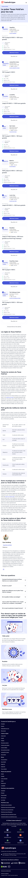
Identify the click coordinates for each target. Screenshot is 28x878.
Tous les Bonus (4, 759)
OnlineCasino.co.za (20, 831)
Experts (2, 726)
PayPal (2, 774)
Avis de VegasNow (12, 33)
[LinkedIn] (4, 569)
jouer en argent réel (9, 496)
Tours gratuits (4, 769)
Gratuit (2, 738)
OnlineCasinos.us (20, 842)
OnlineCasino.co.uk (7, 837)
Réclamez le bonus (14, 52)
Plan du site (3, 730)
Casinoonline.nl (20, 837)
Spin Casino (3, 754)
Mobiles (2, 740)
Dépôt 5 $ (3, 766)
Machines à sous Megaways (6, 812)
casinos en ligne (9, 397)
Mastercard (3, 783)
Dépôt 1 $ (3, 764)
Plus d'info (13, 56)
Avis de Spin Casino (13, 131)
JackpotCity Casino (5, 752)
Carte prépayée (4, 778)
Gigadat (2, 776)
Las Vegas (3, 800)
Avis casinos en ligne (5, 750)
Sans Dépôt (3, 762)
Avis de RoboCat (12, 166)
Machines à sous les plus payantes (8, 807)
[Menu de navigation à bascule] (26, 2)
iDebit (2, 781)
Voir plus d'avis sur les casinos (14, 326)
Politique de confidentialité (6, 870)
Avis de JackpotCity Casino (14, 67)
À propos (3, 723)
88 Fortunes (3, 797)
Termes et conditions (5, 873)
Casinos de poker (5, 6)
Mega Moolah (4, 795)
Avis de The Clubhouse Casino (14, 298)
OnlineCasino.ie (7, 842)
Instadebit (3, 785)
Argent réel (3, 735)
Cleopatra (3, 790)
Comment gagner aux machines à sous (9, 816)
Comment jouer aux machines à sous (8, 814)
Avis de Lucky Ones (13, 201)
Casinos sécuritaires (5, 745)
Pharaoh (2, 793)
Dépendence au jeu (5, 728)
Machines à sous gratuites (6, 805)
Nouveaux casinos (5, 742)
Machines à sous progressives (7, 809)
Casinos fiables (4, 747)
